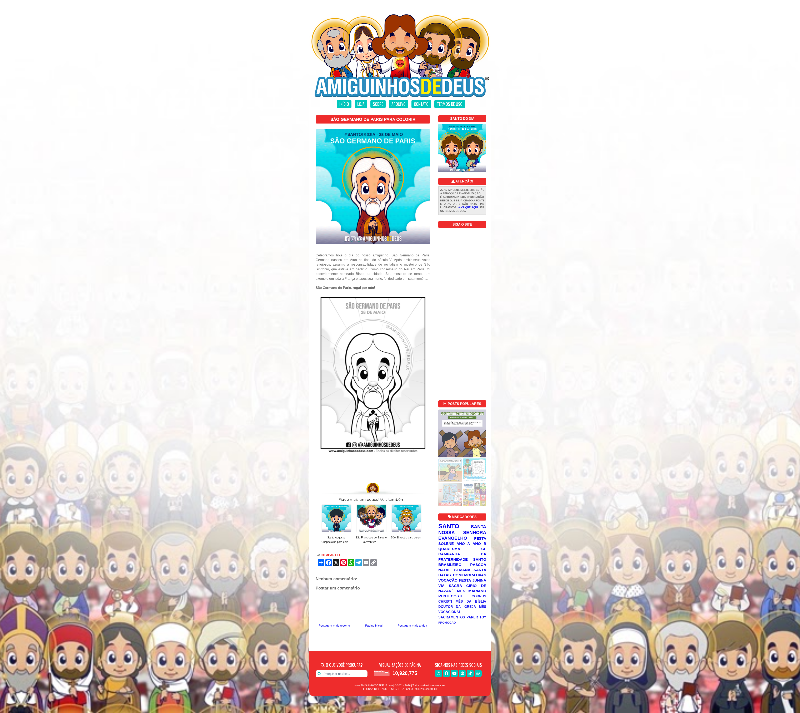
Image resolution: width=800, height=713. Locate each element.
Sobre (378, 104)
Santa (478, 526)
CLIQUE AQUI (469, 207)
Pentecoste (451, 596)
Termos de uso (449, 104)
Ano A (463, 544)
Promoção (447, 622)
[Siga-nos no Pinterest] (462, 673)
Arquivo (398, 104)
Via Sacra (450, 586)
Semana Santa (470, 570)
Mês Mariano (471, 591)
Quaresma (449, 549)
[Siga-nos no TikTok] (470, 673)
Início (344, 104)
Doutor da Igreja (457, 606)
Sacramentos (451, 617)
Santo (448, 526)
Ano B (479, 544)
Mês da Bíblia (471, 601)
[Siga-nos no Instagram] (438, 673)
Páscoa (478, 565)
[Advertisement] (373, 468)
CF (483, 549)
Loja (361, 104)
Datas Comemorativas (462, 575)
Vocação (448, 580)
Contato (421, 104)
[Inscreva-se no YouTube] (454, 673)
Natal (444, 570)
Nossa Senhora (462, 532)
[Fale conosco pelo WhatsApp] (478, 673)
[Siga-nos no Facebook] (446, 673)
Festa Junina (472, 580)
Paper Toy (476, 617)
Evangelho (452, 538)
